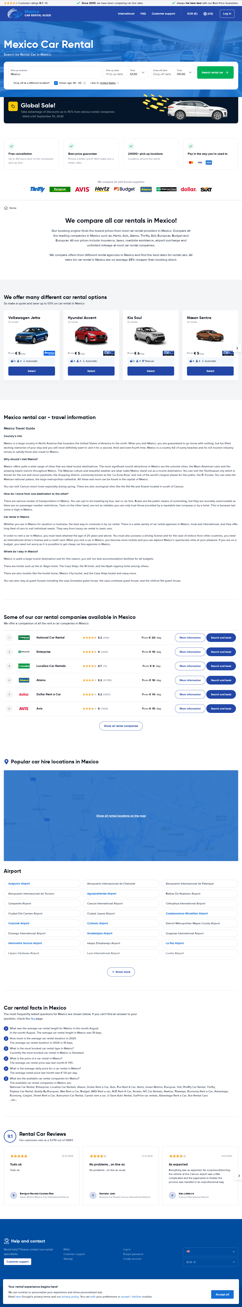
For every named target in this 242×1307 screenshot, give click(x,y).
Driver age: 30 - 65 (70, 83)
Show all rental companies (121, 726)
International (126, 14)
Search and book (221, 637)
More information (190, 637)
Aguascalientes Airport (101, 894)
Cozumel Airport (18, 923)
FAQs (67, 1249)
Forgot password (133, 1254)
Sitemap (68, 1258)
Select (32, 371)
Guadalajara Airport (99, 933)
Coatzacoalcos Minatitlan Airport (187, 913)
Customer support (163, 14)
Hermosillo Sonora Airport (25, 943)
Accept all (222, 1294)
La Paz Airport (175, 943)
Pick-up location (19, 70)
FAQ (143, 14)
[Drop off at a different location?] (10, 83)
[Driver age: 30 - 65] (56, 83)
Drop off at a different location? (31, 83)
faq (33, 1019)
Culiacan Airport (97, 923)
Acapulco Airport (19, 883)
